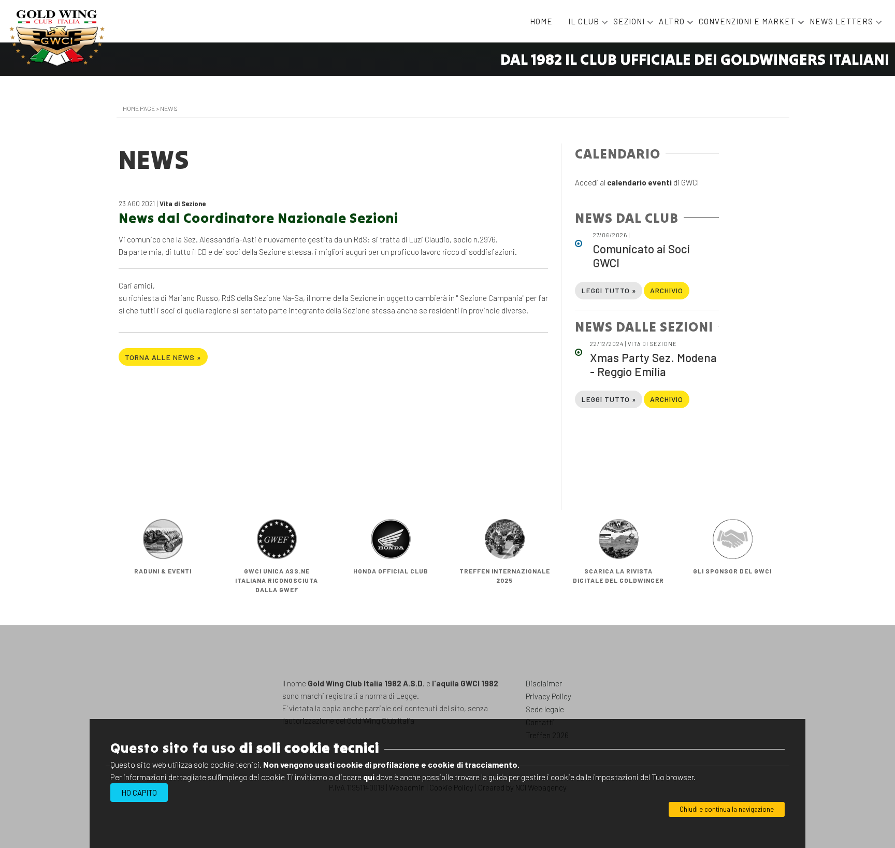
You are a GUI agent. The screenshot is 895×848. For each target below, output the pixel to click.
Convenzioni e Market (748, 21)
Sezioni (630, 21)
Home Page (139, 108)
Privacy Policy (548, 696)
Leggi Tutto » (609, 290)
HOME (541, 21)
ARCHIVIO (666, 290)
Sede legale (545, 709)
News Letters (842, 21)
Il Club (584, 21)
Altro (673, 21)
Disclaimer (544, 683)
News (169, 108)
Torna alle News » (163, 357)
